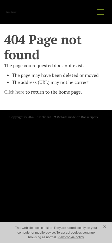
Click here (14, 92)
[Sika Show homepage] (50, 12)
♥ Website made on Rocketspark (76, 117)
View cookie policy (71, 237)
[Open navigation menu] (100, 12)
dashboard (44, 117)
